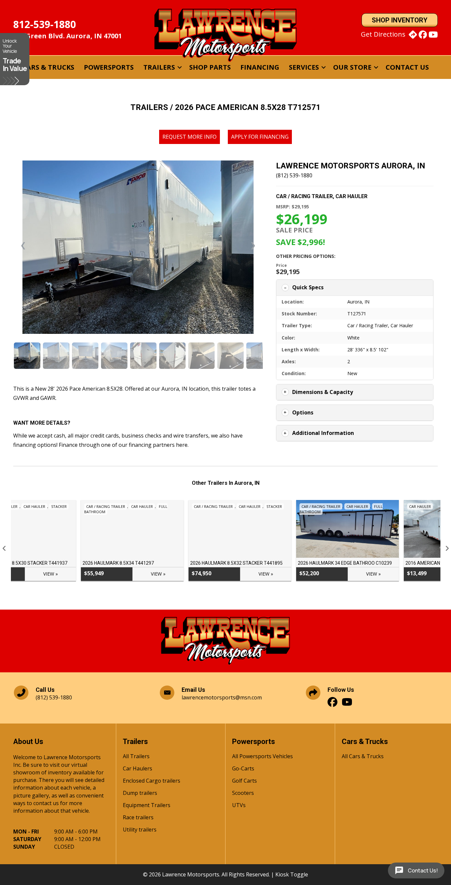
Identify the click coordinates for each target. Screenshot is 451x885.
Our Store (352, 67)
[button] (179, 67)
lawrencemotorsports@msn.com (222, 697)
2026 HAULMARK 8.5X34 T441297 (50, 563)
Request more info (189, 136)
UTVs (239, 805)
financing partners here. (159, 444)
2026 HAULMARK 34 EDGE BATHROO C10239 (277, 563)
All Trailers (136, 757)
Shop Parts (210, 67)
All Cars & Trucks (363, 757)
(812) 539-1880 (294, 175)
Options (302, 412)
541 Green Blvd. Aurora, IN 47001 (67, 35)
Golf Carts (244, 781)
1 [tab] (209, 593)
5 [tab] (235, 593)
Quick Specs (308, 287)
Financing (259, 67)
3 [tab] (222, 593)
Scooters (243, 793)
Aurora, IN (358, 302)
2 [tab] (215, 593)
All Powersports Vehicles (262, 757)
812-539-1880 (44, 24)
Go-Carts (243, 769)
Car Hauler (351, 196)
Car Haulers (137, 769)
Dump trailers (140, 793)
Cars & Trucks (48, 67)
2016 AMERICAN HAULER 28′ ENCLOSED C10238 (388, 563)
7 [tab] (248, 593)
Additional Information (323, 433)
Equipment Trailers (146, 805)
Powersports (109, 67)
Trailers (159, 67)
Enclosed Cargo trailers (151, 781)
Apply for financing (260, 136)
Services (304, 67)
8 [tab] (255, 593)
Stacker (206, 506)
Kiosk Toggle (291, 874)
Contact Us (407, 67)
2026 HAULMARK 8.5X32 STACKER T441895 (168, 563)
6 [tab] (242, 593)
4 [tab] (229, 593)
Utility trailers (139, 830)
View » (90, 574)
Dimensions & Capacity (322, 392)
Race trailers (138, 818)
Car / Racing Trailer (304, 196)
